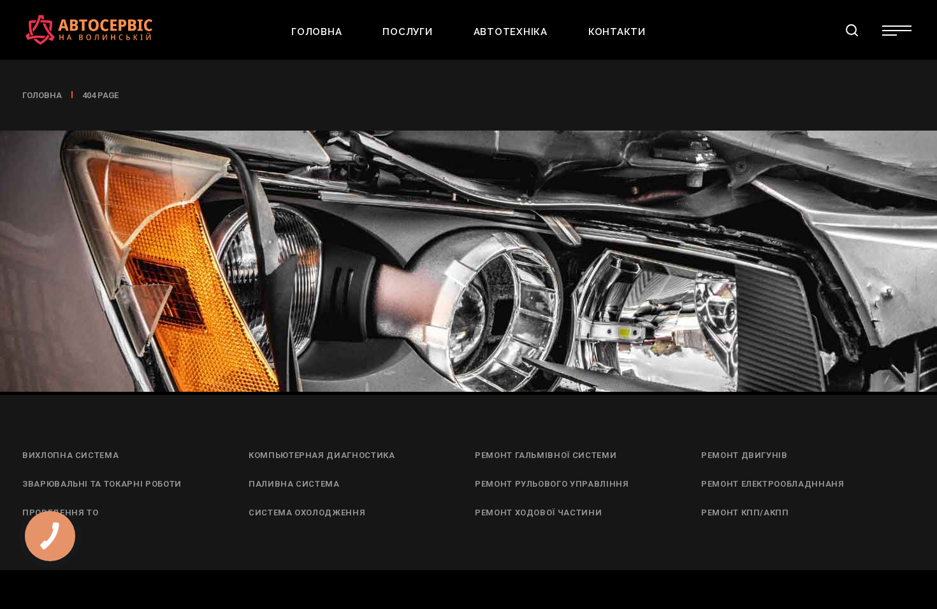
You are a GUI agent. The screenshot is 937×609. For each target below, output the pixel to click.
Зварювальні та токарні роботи (102, 484)
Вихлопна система (70, 455)
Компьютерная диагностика (322, 455)
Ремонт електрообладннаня (773, 484)
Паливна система (294, 484)
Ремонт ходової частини (538, 512)
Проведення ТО (60, 512)
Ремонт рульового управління (552, 484)
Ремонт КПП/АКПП (745, 512)
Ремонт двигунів (744, 455)
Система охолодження (307, 512)
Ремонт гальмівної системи (545, 455)
